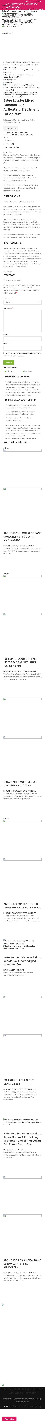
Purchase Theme (8, 1365)
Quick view (6, 1296)
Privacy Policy (35, 1407)
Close (4, 16)
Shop (3, 1376)
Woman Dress (7, 1353)
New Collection (7, 1349)
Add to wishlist (6, 1285)
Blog (3, 1380)
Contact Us (6, 1357)
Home (4, 1372)
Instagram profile (8, 1345)
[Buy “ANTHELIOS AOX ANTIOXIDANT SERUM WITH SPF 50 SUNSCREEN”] (6, 1291)
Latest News (6, 1361)
